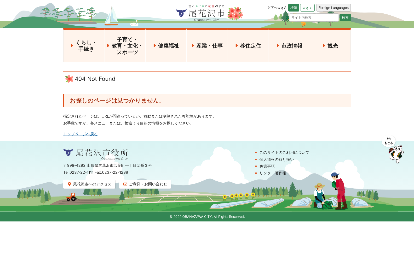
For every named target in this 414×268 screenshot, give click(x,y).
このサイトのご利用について (284, 152)
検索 (345, 17)
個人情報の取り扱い (276, 159)
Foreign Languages (334, 8)
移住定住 (250, 45)
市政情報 (291, 45)
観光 (333, 45)
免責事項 (267, 166)
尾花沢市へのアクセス (91, 184)
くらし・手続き (86, 45)
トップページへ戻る (80, 133)
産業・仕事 (209, 45)
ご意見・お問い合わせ (147, 184)
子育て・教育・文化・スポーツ (127, 45)
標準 (293, 8)
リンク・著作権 (272, 173)
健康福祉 (168, 45)
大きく (307, 8)
